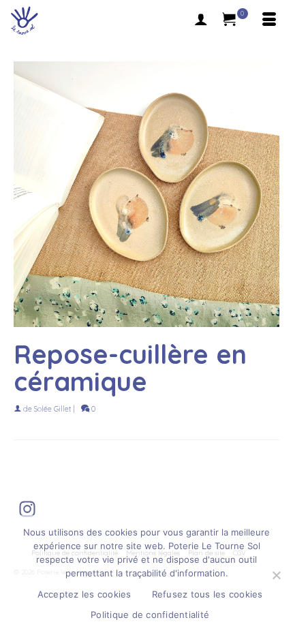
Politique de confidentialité (150, 614)
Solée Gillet (52, 409)
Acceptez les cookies (84, 594)
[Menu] (269, 20)
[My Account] (201, 20)
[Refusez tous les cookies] (276, 575)
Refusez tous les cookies (207, 594)
